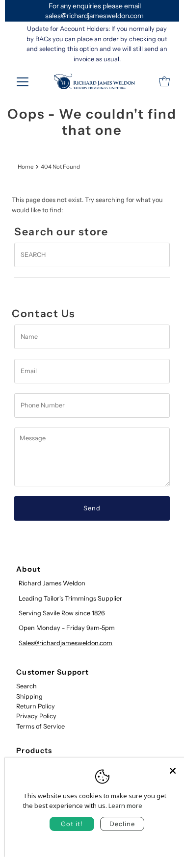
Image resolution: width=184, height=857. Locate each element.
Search (26, 686)
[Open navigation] (22, 81)
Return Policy (35, 706)
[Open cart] (164, 81)
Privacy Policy (36, 716)
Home (25, 166)
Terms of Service (40, 726)
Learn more (125, 805)
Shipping (29, 696)
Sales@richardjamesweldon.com (65, 643)
